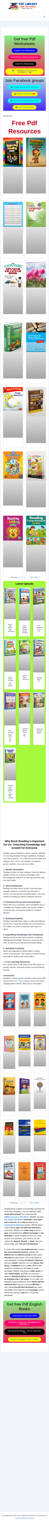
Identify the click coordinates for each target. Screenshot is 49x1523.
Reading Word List (39, 679)
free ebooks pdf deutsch (14, 1220)
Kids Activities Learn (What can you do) (11, 736)
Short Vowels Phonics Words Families (25, 629)
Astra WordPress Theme (24, 1518)
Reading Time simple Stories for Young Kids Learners (11, 792)
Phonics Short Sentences (25, 677)
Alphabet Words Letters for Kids (25, 732)
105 (31, 1203)
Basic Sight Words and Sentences (11, 628)
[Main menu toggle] (44, 16)
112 (31, 577)
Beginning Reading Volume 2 (40, 731)
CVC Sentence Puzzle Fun (40, 628)
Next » (36, 577)
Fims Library (18, 981)
